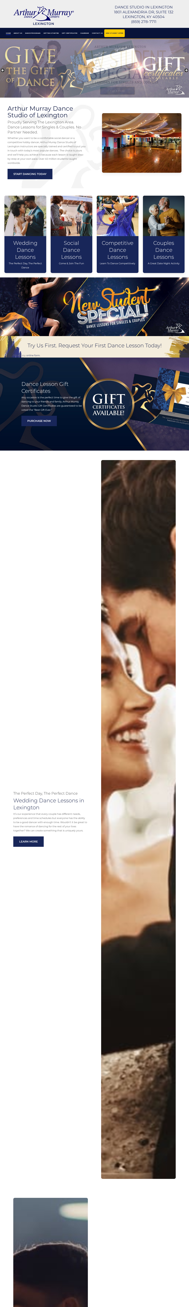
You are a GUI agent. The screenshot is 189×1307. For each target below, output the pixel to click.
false (3, 70)
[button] (30, 174)
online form (33, 355)
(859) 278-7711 (143, 21)
